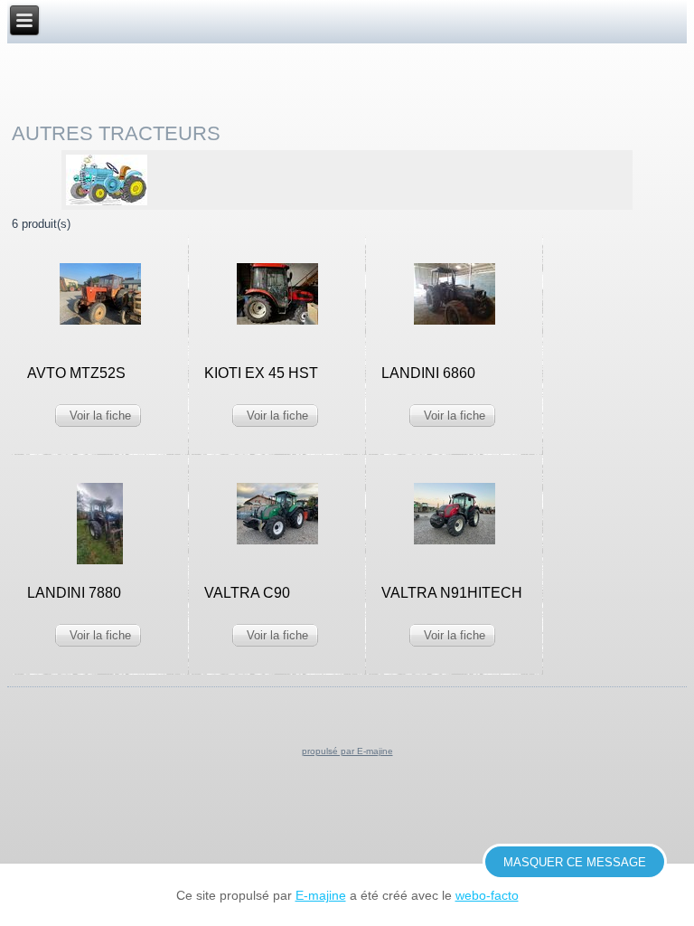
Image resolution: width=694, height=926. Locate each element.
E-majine (320, 895)
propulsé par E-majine (347, 751)
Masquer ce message (574, 862)
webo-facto (487, 895)
